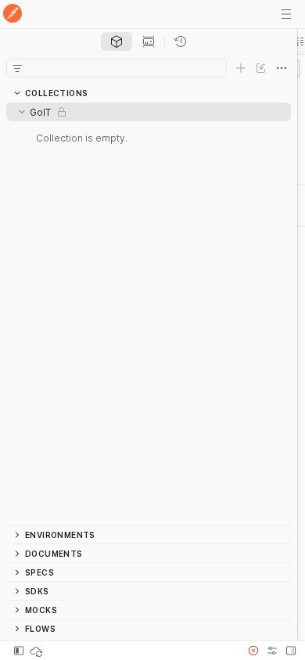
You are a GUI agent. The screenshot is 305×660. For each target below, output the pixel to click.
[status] (37, 650)
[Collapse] (22, 112)
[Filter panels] (17, 68)
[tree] (148, 313)
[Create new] (240, 68)
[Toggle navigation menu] (286, 14)
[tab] (116, 41)
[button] (253, 650)
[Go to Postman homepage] (12, 14)
